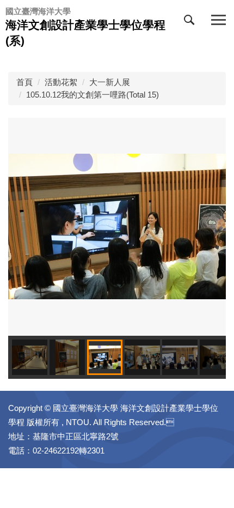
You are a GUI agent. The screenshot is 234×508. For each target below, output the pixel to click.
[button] (191, 22)
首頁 (24, 82)
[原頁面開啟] (117, 226)
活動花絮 (61, 82)
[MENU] (218, 20)
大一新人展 (109, 82)
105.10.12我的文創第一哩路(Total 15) (92, 94)
